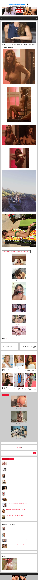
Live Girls (18, 447)
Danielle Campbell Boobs (30, 370)
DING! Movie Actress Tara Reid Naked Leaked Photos (16, 509)
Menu (4, 18)
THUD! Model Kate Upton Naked (12, 532)
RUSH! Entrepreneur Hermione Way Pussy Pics (15, 515)
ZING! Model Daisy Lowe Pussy (12, 473)
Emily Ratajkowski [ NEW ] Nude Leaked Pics (14, 526)
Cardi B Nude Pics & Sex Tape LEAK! (15, 461)
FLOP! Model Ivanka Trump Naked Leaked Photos (17, 503)
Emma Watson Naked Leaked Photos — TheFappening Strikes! (20, 486)
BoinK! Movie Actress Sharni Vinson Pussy (15, 480)
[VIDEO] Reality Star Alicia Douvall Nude (15, 498)
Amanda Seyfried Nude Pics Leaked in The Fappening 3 (19, 544)
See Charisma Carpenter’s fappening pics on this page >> (16, 251)
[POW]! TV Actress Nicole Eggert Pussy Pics (14, 491)
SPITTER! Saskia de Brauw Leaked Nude (16, 467)
